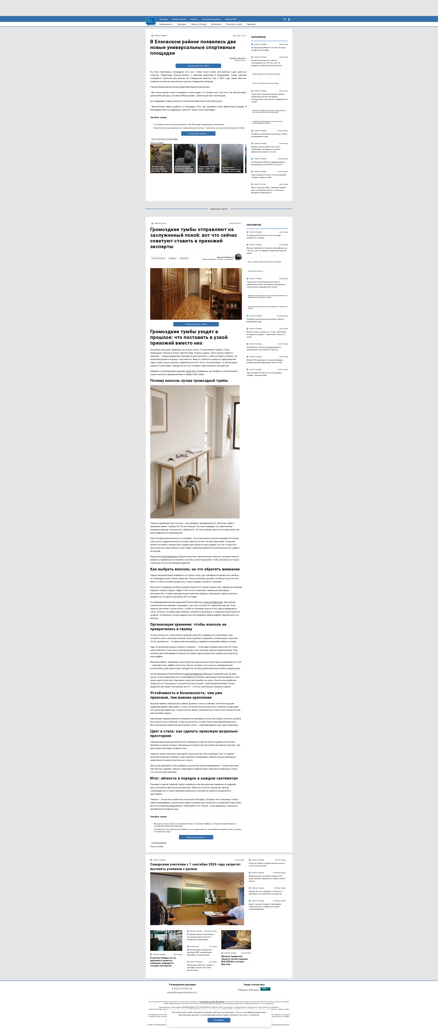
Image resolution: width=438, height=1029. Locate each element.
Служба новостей (237, 58)
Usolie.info (190, 371)
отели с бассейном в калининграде (164, 139)
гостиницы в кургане (159, 843)
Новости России (260, 184)
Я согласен (219, 1020)
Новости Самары (160, 35)
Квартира (184, 258)
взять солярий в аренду (256, 262)
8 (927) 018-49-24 (182, 988)
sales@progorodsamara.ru (182, 992)
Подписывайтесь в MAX (198, 66)
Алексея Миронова (213, 602)
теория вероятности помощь (262, 74)
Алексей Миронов (225, 257)
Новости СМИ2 (157, 143)
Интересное (194, 946)
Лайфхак (172, 258)
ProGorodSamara (169, 556)
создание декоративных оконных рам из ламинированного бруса (267, 122)
